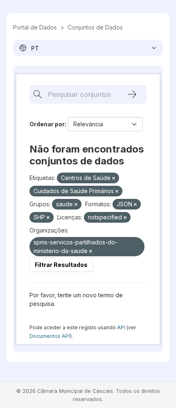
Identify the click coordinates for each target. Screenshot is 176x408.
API (121, 327)
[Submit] (132, 94)
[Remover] (113, 178)
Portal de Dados (35, 27)
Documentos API (49, 336)
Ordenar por (47, 124)
